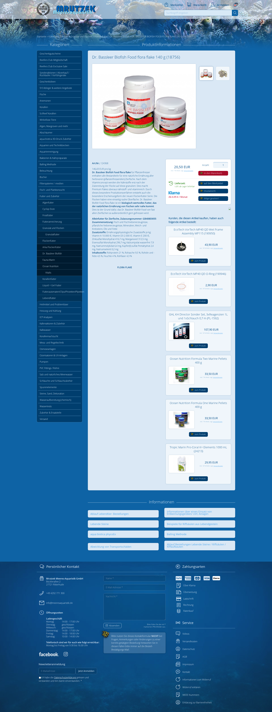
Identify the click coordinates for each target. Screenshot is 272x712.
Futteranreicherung (52, 221)
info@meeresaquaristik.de (59, 602)
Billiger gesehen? (211, 198)
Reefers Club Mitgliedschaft (53, 60)
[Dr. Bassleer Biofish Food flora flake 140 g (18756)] (144, 106)
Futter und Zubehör (49, 196)
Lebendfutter (49, 298)
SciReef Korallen (48, 113)
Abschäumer (46, 132)
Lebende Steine (99, 524)
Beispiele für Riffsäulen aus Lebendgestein (192, 524)
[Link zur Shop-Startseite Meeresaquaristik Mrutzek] (65, 8)
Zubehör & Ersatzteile (50, 412)
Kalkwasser (45, 329)
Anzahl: (205, 165)
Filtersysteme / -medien (51, 183)
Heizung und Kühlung (50, 310)
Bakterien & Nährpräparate (53, 158)
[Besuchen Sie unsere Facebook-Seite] (49, 655)
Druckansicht (209, 191)
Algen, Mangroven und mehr (54, 126)
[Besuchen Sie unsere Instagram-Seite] (63, 655)
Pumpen (44, 361)
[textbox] (198, 13)
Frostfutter (47, 215)
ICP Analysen (46, 317)
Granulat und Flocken (53, 228)
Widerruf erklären (191, 687)
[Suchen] (235, 13)
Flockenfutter (49, 240)
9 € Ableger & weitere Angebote (56, 88)
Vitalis (48, 272)
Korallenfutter (49, 279)
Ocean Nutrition (50, 266)
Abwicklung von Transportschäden (110, 546)
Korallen (44, 107)
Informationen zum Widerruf (196, 679)
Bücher (43, 177)
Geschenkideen (48, 81)
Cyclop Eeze (48, 209)
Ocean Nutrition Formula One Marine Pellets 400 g (198, 405)
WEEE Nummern (190, 694)
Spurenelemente (48, 387)
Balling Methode (48, 164)
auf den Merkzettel (213, 183)
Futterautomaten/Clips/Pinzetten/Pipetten (61, 291)
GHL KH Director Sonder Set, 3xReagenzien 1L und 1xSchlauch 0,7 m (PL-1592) (198, 316)
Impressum (188, 664)
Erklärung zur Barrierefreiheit (197, 702)
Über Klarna (189, 585)
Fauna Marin (48, 259)
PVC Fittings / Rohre (49, 368)
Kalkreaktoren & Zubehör (52, 323)
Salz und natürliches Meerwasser (56, 374)
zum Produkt (200, 260)
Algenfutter (48, 202)
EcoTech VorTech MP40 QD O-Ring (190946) (198, 274)
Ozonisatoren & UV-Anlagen (53, 355)
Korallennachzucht (49, 336)
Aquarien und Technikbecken (54, 145)
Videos (185, 633)
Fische (43, 94)
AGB (184, 656)
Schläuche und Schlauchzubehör (56, 380)
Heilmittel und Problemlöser (54, 304)
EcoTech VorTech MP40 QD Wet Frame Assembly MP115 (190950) (198, 231)
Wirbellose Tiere (48, 119)
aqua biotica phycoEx (103, 534)
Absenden (114, 625)
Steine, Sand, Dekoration (52, 393)
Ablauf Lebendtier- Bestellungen (109, 514)
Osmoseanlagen (48, 349)
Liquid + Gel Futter (51, 285)
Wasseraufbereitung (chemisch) (55, 399)
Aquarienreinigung (49, 151)
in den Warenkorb (212, 173)
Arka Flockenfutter (51, 247)
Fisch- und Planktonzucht (52, 189)
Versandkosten (188, 171)
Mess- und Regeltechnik (52, 342)
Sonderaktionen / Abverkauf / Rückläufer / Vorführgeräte (54, 74)
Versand (44, 419)
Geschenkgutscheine (50, 53)
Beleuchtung (46, 170)
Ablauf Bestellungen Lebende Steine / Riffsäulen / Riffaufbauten (196, 545)
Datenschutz (188, 649)
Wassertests (46, 406)
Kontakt (186, 672)
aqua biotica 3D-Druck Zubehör (55, 138)
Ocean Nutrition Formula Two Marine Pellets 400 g (198, 360)
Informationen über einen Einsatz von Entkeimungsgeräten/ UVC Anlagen (189, 513)
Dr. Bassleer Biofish (52, 253)
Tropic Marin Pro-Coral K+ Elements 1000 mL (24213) (198, 449)
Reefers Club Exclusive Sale (53, 66)
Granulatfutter (52, 234)
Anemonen (45, 100)
